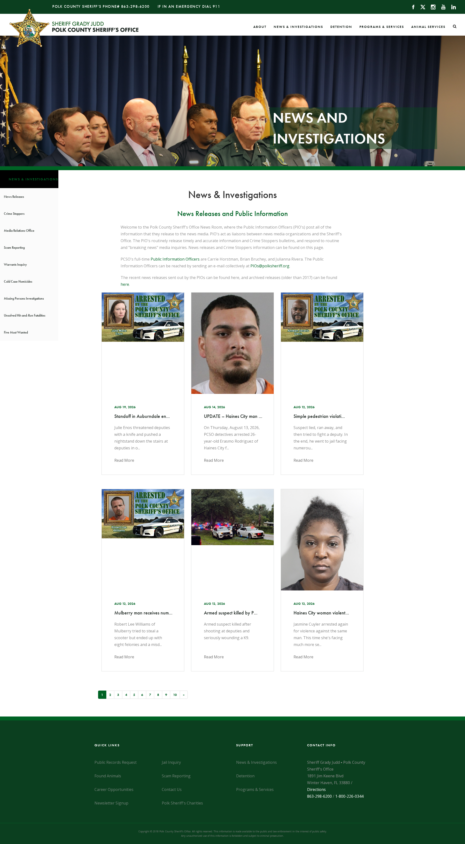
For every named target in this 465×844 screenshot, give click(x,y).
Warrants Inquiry (15, 264)
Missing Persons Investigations (24, 298)
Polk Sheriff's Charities (182, 803)
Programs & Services (381, 26)
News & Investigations (298, 26)
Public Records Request (115, 762)
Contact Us (172, 789)
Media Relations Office (19, 230)
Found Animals (107, 776)
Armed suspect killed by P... (230, 613)
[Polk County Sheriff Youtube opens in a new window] (441, 6)
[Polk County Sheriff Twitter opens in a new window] (420, 6)
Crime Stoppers (14, 213)
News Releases (14, 196)
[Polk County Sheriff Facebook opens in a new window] (411, 6)
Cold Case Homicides (18, 281)
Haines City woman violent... (321, 613)
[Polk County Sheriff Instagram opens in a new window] (430, 6)
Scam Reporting (14, 247)
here (125, 284)
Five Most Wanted (16, 332)
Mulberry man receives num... (142, 613)
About (259, 26)
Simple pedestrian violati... (319, 416)
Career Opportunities (113, 789)
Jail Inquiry (171, 762)
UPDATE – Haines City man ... (232, 416)
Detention (341, 26)
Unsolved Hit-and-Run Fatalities (24, 315)
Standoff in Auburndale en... (142, 416)
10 (175, 695)
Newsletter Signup (111, 803)
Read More (124, 460)
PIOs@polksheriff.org (269, 266)
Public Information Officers (175, 259)
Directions (316, 789)
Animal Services (428, 26)
